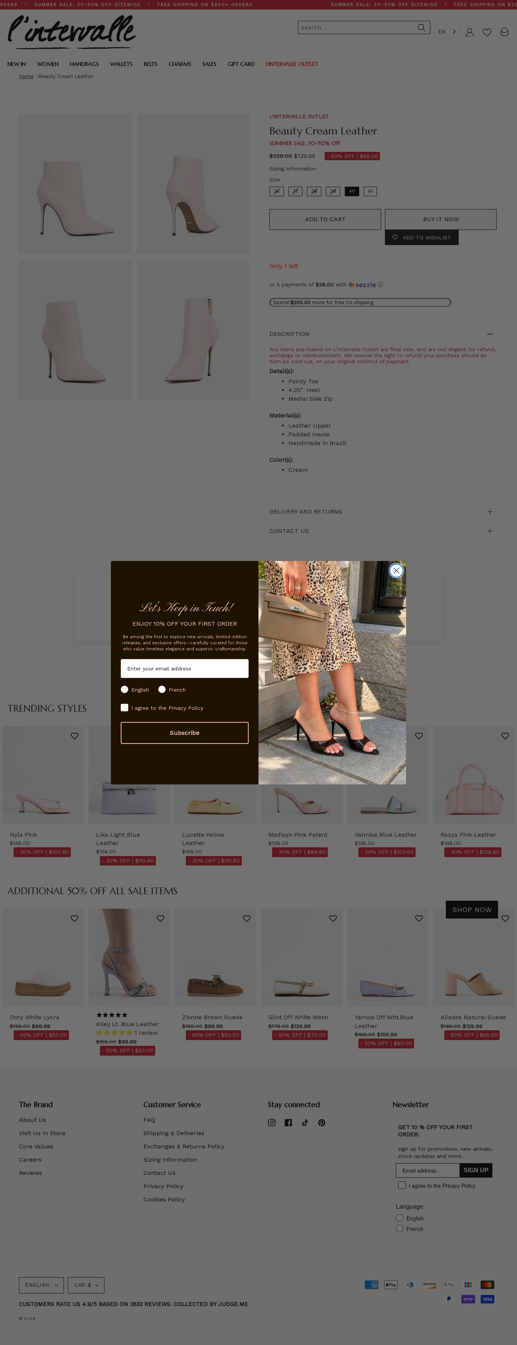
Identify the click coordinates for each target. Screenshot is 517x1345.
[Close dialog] (396, 570)
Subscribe (184, 732)
